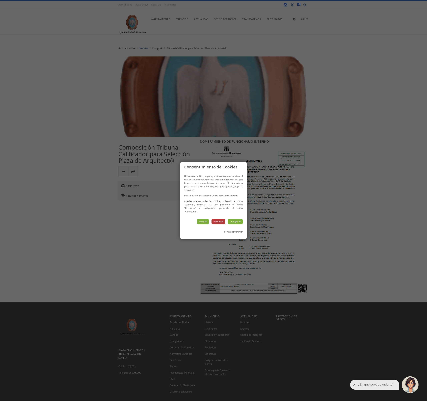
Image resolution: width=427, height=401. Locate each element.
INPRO (239, 231)
